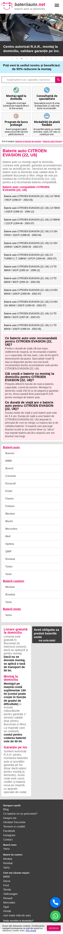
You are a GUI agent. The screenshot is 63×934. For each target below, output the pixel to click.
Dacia (6, 881)
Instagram (9, 835)
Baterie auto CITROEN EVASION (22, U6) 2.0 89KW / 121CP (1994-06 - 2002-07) (32, 221)
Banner (9, 453)
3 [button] (21, 58)
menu (57, 5)
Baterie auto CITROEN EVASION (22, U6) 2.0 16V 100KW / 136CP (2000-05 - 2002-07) (31, 245)
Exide (8, 491)
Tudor (9, 566)
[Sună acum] (55, 902)
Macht (9, 521)
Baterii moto (12, 609)
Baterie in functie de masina (28, 141)
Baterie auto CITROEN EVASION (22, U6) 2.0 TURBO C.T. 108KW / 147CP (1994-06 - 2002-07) (30, 256)
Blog (6, 809)
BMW (8, 460)
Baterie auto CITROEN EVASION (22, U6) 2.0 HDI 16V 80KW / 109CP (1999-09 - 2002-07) (31, 303)
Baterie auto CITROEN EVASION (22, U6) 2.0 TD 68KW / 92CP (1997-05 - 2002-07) (30, 315)
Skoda (7, 889)
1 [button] (12, 58)
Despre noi (9, 818)
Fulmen (10, 506)
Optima (9, 544)
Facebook (9, 830)
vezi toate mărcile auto (17, 915)
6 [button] (36, 58)
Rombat (10, 559)
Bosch (9, 468)
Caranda (10, 476)
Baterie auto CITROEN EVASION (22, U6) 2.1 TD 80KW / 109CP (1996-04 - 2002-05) (30, 327)
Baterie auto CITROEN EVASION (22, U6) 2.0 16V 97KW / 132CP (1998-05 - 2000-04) (31, 233)
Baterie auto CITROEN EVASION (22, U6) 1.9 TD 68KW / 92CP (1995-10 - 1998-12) (30, 268)
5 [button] (31, 58)
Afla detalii (31, 930)
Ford (6, 885)
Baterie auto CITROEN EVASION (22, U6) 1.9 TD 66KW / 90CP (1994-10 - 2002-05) (30, 280)
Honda (7, 911)
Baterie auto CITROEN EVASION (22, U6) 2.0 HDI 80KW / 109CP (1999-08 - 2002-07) (31, 292)
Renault (7, 898)
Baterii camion (13, 581)
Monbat (10, 513)
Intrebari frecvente (14, 822)
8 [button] (46, 58)
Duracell (10, 483)
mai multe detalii (47, 640)
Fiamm (9, 498)
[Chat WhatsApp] (55, 916)
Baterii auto (11, 447)
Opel (6, 906)
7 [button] (41, 58)
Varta (8, 574)
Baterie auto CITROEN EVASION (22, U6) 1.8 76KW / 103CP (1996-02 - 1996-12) (32, 210)
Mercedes (11, 528)
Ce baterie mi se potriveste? (20, 813)
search (58, 80)
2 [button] (17, 58)
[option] (31, 35)
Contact (8, 839)
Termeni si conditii (14, 826)
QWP (8, 551)
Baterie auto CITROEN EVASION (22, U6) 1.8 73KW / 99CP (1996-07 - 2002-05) (32, 198)
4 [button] (26, 58)
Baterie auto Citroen (52, 141)
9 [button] (50, 58)
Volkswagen (10, 893)
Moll (7, 536)
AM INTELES (54, 928)
